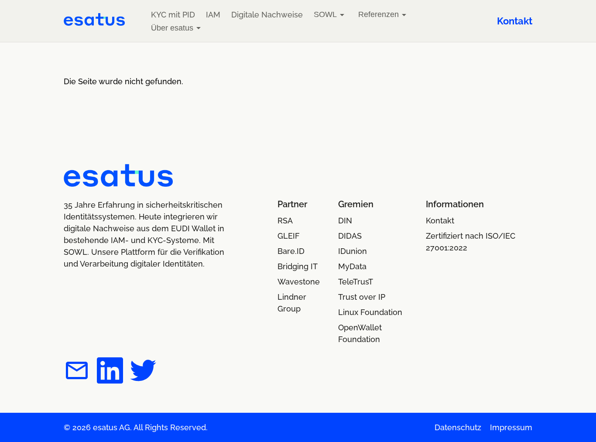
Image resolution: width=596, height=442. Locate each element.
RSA (285, 220)
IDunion (352, 251)
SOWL (325, 14)
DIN (345, 220)
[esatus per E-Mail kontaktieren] (77, 372)
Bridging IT (297, 266)
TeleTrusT (355, 281)
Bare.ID (291, 251)
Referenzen (378, 14)
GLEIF (288, 235)
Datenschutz (458, 427)
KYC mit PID (173, 14)
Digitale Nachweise (267, 14)
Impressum (511, 427)
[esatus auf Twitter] (143, 372)
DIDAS (350, 235)
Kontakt (514, 21)
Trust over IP (361, 297)
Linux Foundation (370, 312)
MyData (352, 266)
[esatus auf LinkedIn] (110, 372)
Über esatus (172, 28)
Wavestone (298, 281)
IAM (213, 14)
